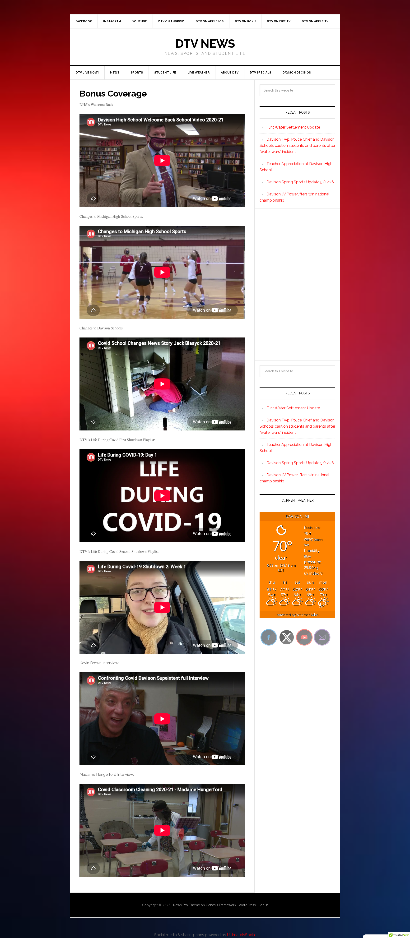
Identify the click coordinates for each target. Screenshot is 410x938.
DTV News (205, 43)
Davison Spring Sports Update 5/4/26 (300, 182)
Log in (263, 905)
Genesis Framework (221, 905)
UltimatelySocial (241, 935)
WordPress (247, 905)
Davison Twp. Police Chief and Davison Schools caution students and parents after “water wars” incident (297, 145)
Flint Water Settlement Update (293, 127)
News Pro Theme (186, 905)
